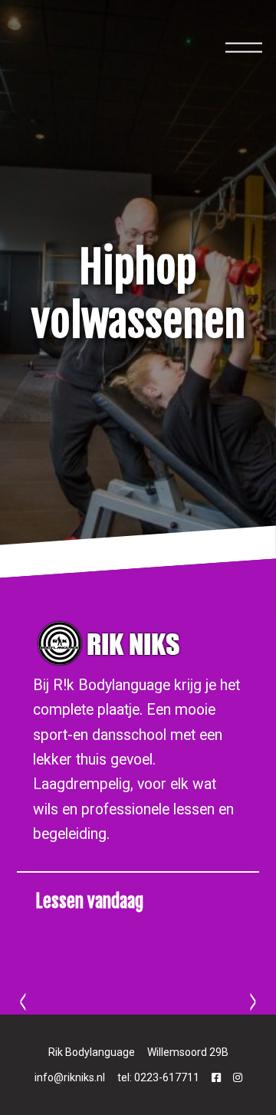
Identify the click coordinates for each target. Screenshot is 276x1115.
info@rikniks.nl (69, 1077)
